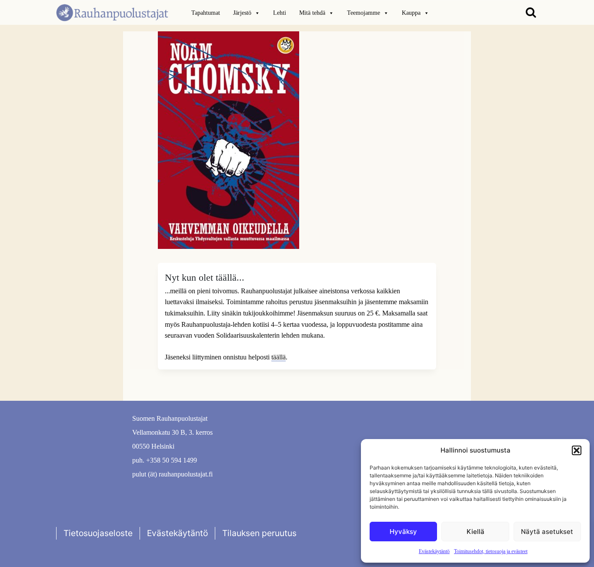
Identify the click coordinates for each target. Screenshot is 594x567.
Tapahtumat (205, 13)
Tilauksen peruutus (259, 533)
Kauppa (411, 13)
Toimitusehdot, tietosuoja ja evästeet (490, 551)
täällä (278, 357)
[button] (576, 450)
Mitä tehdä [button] (312, 13)
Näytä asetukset (547, 531)
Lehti (279, 13)
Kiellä (475, 531)
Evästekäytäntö (434, 551)
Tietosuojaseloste (98, 533)
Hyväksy (403, 531)
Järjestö (242, 13)
